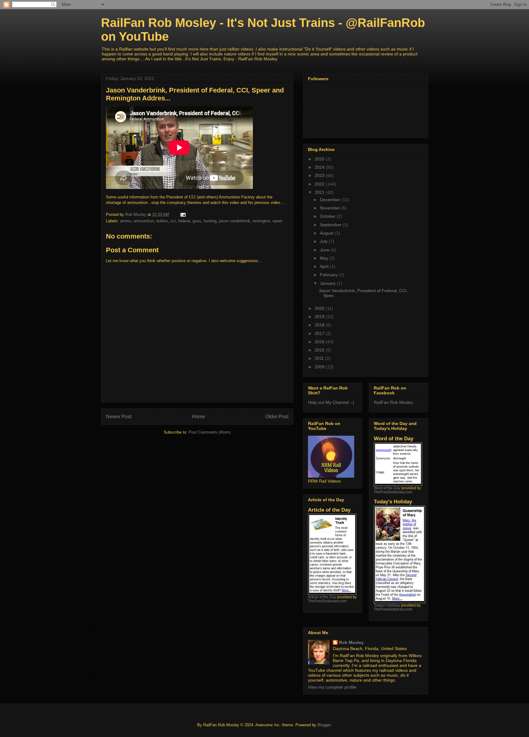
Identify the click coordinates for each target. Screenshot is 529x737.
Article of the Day (322, 597)
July (324, 241)
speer (277, 221)
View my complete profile (332, 687)
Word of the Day (387, 488)
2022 (320, 184)
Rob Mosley (351, 642)
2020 (320, 308)
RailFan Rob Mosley (393, 402)
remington (261, 221)
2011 (320, 358)
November (330, 207)
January (328, 283)
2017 (320, 333)
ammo (125, 221)
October (328, 216)
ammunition (143, 221)
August (327, 233)
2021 (320, 192)
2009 (320, 366)
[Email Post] (182, 214)
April (325, 266)
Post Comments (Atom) (210, 432)
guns (197, 221)
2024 (320, 167)
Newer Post (118, 416)
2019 (320, 316)
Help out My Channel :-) (331, 402)
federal (184, 221)
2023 (320, 175)
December (330, 199)
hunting (210, 221)
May (324, 258)
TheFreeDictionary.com (327, 601)
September (331, 224)
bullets (162, 221)
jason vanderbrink (234, 221)
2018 (320, 324)
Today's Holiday (387, 605)
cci (173, 221)
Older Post (276, 416)
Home (198, 416)
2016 (320, 341)
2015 (320, 350)
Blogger (324, 725)
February (329, 274)
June (325, 249)
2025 (320, 158)
